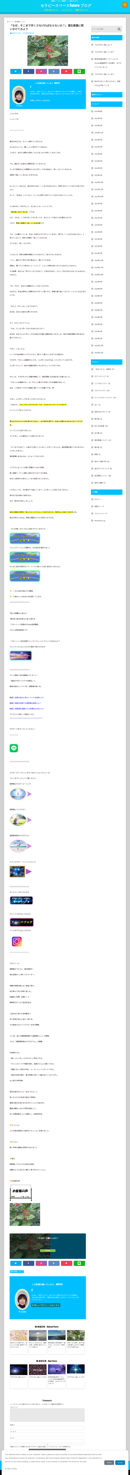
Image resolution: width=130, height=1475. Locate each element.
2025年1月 (98, 118)
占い (96, 405)
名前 (12, 1425)
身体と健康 (98, 483)
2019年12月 (98, 345)
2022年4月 (98, 154)
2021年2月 (98, 246)
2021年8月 (98, 211)
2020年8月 (98, 289)
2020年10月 (98, 275)
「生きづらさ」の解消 (102, 369)
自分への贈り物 (100, 461)
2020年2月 (98, 331)
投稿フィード (99, 506)
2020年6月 (98, 303)
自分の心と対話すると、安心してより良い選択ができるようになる (18, 1345)
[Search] (119, 29)
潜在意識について (16, 1271)
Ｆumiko (19, 106)
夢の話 (96, 419)
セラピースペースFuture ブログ (66, 5)
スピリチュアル (100, 390)
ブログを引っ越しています (37, 1377)
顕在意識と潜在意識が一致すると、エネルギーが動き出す (56, 1345)
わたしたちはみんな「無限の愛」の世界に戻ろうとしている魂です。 (37, 1345)
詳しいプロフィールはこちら (40, 100)
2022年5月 (98, 147)
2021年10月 (98, 196)
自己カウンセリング (101, 468)
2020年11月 (98, 267)
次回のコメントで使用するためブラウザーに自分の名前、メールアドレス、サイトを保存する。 (40, 1447)
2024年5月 (98, 125)
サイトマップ (66, 10)
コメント (14, 1407)
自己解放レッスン (100, 476)
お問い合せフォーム (51, 10)
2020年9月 (98, 282)
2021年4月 (98, 232)
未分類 (96, 433)
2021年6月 (98, 225)
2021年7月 (98, 218)
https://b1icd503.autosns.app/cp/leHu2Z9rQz (26, 718)
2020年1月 (98, 338)
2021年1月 (98, 253)
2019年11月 (98, 353)
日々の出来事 (99, 426)
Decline (109, 1462)
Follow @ (47, 1244)
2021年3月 (98, 239)
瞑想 (96, 454)
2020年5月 (98, 310)
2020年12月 (98, 260)
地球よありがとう (100, 412)
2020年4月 (98, 317)
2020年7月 (98, 296)
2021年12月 (98, 182)
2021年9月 (98, 204)
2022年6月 (98, 140)
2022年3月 (98, 161)
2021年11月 (98, 189)
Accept (120, 1462)
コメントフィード (100, 513)
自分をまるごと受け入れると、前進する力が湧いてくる (107, 83)
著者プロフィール (81, 10)
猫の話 (96, 447)
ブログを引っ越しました (18, 1377)
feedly (48, 1250)
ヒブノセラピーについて (103, 398)
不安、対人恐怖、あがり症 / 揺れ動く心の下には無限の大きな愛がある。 (75, 1345)
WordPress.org (99, 521)
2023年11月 (98, 133)
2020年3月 (98, 324)
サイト (12, 1438)
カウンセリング (100, 376)
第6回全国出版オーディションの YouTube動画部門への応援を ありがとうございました (56, 1380)
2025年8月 (98, 111)
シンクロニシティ (100, 383)
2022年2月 (98, 168)
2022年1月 (98, 175)
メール (13, 1431)
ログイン (97, 499)
